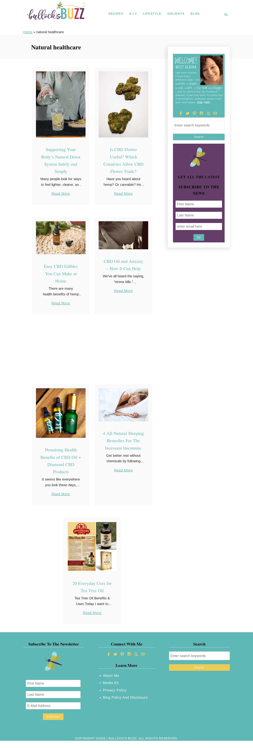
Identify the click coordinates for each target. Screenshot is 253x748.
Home (27, 32)
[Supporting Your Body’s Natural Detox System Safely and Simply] (61, 104)
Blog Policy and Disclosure (125, 697)
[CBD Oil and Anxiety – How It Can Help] (123, 235)
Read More (60, 193)
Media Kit (111, 683)
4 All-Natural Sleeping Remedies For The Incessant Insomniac (123, 440)
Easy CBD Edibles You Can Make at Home (61, 273)
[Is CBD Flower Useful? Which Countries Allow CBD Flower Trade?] (123, 104)
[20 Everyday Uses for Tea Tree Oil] (92, 546)
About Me (111, 675)
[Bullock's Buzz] (56, 15)
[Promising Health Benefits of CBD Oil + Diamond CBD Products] (61, 413)
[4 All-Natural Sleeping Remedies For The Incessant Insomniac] (123, 404)
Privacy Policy (114, 690)
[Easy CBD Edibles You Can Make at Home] (61, 237)
